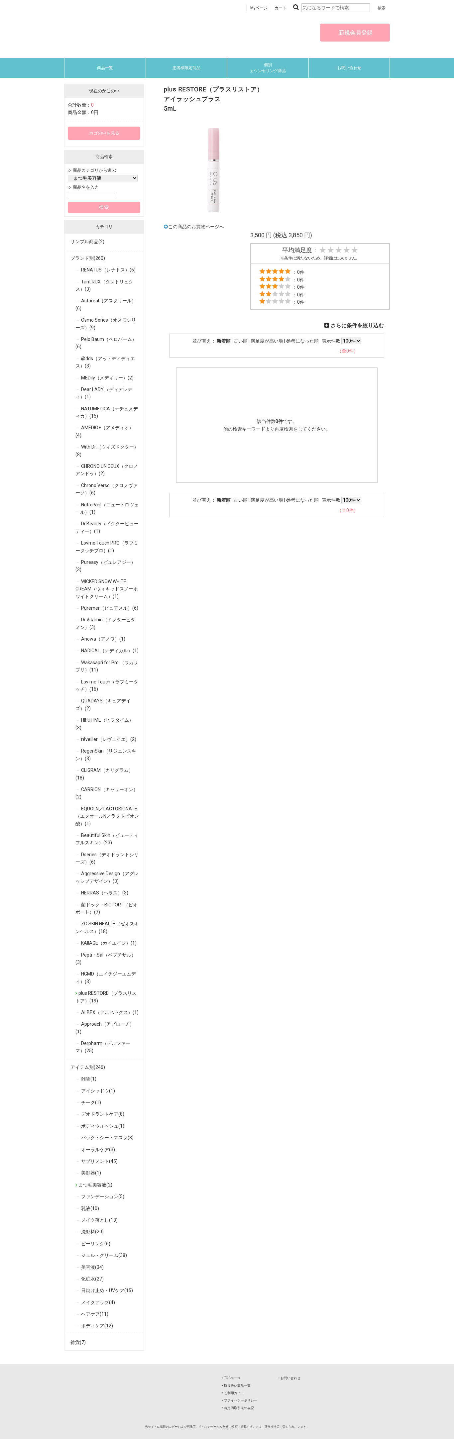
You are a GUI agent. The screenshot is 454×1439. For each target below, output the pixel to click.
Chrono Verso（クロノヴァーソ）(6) (106, 489)
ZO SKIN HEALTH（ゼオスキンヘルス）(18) (107, 927)
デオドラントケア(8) (102, 1114)
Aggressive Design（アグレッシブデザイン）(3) (107, 877)
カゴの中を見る (104, 133)
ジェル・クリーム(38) (104, 1255)
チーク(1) (91, 1102)
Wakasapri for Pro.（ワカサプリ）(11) (106, 666)
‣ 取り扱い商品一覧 (236, 1386)
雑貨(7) (78, 1342)
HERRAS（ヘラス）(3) (104, 892)
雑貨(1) (88, 1078)
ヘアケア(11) (94, 1314)
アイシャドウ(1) (98, 1090)
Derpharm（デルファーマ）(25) (102, 1047)
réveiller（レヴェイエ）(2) (108, 739)
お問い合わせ (349, 67)
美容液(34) (92, 1267)
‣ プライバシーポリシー (239, 1400)
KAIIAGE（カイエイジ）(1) (109, 943)
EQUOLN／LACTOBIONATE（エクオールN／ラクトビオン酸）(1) (107, 816)
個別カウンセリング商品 (268, 67)
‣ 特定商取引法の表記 (238, 1408)
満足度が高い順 (267, 341)
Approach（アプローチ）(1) (104, 1027)
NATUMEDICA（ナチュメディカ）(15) (106, 412)
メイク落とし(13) (99, 1220)
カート (280, 8)
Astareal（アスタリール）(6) (105, 304)
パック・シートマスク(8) (107, 1137)
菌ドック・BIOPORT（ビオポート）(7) (106, 908)
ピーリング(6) (95, 1243)
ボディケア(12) (97, 1325)
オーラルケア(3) (98, 1149)
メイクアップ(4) (98, 1302)
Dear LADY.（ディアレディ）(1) (103, 393)
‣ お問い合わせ (289, 1378)
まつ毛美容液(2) (95, 1184)
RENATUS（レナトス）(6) (108, 269)
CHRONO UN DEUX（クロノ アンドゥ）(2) (106, 469)
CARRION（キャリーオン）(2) (106, 793)
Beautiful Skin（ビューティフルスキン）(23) (106, 839)
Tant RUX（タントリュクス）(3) (104, 285)
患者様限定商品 (186, 67)
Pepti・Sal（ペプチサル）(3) (105, 958)
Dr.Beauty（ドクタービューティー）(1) (107, 527)
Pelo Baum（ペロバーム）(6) (106, 343)
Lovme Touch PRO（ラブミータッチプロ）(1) (106, 546)
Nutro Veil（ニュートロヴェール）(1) (107, 508)
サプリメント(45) (99, 1161)
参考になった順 (302, 341)
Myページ (259, 8)
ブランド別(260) (87, 258)
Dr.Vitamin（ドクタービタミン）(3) (105, 623)
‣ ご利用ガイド (233, 1393)
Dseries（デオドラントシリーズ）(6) (107, 858)
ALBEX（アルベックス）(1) (110, 1012)
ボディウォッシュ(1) (102, 1126)
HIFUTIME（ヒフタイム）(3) (104, 723)
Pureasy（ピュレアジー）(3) (105, 566)
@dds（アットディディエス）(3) (105, 362)
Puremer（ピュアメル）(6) (109, 608)
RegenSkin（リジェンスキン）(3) (105, 754)
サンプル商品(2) (87, 241)
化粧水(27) (92, 1279)
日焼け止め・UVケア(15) (107, 1290)
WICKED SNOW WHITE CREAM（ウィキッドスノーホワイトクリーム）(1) (106, 589)
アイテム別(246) (87, 1067)
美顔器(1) (91, 1173)
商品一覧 (105, 67)
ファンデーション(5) (102, 1196)
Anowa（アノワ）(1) (103, 639)
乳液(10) (90, 1208)
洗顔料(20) (92, 1231)
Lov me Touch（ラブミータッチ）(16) (106, 685)
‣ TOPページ (231, 1378)
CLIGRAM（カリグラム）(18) (104, 774)
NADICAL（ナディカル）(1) (110, 650)
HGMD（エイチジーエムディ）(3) (105, 977)
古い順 (241, 341)
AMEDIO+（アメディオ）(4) (104, 431)
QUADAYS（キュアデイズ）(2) (103, 704)
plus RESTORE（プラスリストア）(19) (106, 996)
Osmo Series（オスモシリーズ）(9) (105, 323)
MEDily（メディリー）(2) (107, 377)
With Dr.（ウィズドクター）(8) (107, 450)
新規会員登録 (355, 32)
